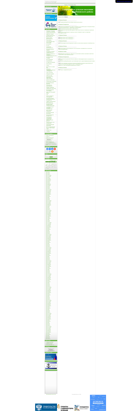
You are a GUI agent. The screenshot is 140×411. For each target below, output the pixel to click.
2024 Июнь (48, 310)
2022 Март (48, 280)
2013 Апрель (48, 180)
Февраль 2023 (53, 160)
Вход (75, 4)
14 (47, 165)
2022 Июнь (48, 283)
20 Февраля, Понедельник (63, 24)
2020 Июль (48, 258)
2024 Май (47, 309)
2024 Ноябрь (48, 315)
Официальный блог (49, 342)
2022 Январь (48, 278)
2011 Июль (48, 173)
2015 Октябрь (48, 201)
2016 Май (47, 207)
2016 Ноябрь (48, 212)
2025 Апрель (48, 321)
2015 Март (48, 195)
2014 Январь (48, 185)
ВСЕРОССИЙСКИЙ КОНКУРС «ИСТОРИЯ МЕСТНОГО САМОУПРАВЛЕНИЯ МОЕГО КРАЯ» (77, 61)
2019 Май (47, 243)
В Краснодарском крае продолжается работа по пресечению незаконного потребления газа (77, 43)
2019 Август (48, 246)
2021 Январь (48, 265)
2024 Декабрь (48, 316)
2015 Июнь (48, 198)
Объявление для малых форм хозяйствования (69, 28)
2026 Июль (48, 337)
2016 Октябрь (48, 211)
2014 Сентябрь (48, 189)
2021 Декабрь (48, 277)
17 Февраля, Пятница (62, 35)
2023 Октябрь (48, 301)
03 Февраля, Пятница (62, 67)
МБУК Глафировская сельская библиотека (50, 142)
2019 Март (48, 241)
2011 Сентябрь (48, 175)
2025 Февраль (48, 318)
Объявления (48, 138)
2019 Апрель (48, 242)
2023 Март (48, 293)
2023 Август (48, 299)
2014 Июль (48, 187)
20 (46, 167)
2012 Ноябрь (48, 178)
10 (52, 164)
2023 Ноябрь (48, 302)
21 (47, 167)
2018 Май (47, 230)
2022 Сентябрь (48, 287)
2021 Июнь (48, 270)
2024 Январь (48, 304)
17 (52, 165)
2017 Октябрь (48, 223)
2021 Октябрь (48, 275)
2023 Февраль (48, 292)
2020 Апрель (48, 255)
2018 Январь (48, 225)
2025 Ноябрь (48, 328)
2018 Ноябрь (48, 236)
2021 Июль (48, 271)
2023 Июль (48, 298)
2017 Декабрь (48, 224)
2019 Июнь (48, 244)
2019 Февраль (48, 240)
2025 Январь (48, 317)
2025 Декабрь (48, 329)
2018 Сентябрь (48, 234)
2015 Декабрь (48, 203)
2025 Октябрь (48, 327)
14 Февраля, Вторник (62, 40)
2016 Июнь (48, 208)
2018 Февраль (48, 226)
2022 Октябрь (48, 288)
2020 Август (48, 259)
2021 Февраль (48, 266)
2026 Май (47, 335)
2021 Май (47, 269)
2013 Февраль (48, 179)
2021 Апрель (48, 268)
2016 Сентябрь (48, 210)
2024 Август (48, 312)
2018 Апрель (48, 229)
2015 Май (47, 197)
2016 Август (48, 209)
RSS (55, 2)
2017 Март (48, 217)
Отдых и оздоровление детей (65, 69)
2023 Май (47, 295)
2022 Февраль (48, 279)
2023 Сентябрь (48, 300)
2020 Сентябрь (48, 260)
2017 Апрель (48, 218)
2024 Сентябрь (48, 313)
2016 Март (48, 206)
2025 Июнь (48, 323)
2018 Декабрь (48, 237)
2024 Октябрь (48, 314)
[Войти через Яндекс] (55, 149)
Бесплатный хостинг (50, 394)
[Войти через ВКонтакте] (50, 149)
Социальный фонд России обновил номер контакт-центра (71, 22)
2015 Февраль (48, 194)
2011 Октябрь (48, 176)
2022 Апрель (48, 281)
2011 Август (48, 174)
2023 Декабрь (48, 303)
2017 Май (47, 219)
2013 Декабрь (48, 184)
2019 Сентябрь (48, 247)
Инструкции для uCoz (50, 344)
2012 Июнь (48, 177)
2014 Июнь (48, 186)
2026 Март (48, 333)
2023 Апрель (48, 294)
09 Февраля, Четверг (62, 51)
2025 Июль (48, 324)
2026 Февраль (48, 332)
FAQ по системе (49, 343)
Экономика (48, 140)
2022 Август (48, 286)
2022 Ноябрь (48, 289)
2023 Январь (48, 291)
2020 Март (48, 254)
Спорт (47, 136)
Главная (65, 4)
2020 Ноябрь (48, 263)
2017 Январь (48, 214)
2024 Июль (48, 311)
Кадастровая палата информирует (66, 37)
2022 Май (47, 282)
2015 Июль (48, 199)
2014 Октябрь (48, 190)
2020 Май (47, 256)
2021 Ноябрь (48, 276)
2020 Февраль (48, 253)
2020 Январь (48, 252)
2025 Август (48, 325)
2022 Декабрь (48, 290)
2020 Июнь (48, 257)
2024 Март (48, 306)
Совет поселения (49, 135)
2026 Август (48, 338)
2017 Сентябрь (48, 222)
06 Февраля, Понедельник (63, 56)
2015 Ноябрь (48, 202)
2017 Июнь (48, 220)
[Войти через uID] (47, 149)
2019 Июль (48, 245)
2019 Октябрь (48, 248)
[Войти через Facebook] (52, 149)
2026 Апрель (48, 334)
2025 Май (47, 322)
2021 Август (48, 272)
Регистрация (71, 4)
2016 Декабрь (48, 213)
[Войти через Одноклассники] (52, 151)
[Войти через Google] (50, 151)
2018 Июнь (48, 231)
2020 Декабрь (48, 264)
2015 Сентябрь (48, 200)
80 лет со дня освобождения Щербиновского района (70, 65)
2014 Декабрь (48, 191)
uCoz (55, 394)
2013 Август (48, 183)
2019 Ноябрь (48, 249)
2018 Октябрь (48, 235)
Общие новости (49, 137)
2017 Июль (48, 221)
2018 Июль (48, 232)
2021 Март (48, 267)
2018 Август (48, 233)
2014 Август (48, 188)
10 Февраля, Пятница (62, 46)
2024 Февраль (48, 305)
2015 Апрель (48, 196)
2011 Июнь (48, 172)
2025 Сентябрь (48, 326)
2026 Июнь (48, 336)
